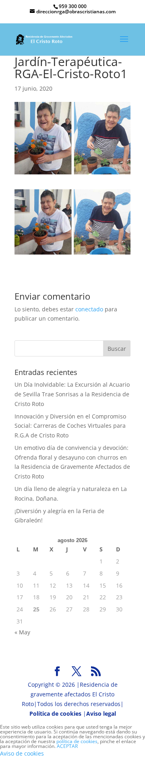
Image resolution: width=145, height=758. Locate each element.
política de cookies (76, 741)
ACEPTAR (67, 746)
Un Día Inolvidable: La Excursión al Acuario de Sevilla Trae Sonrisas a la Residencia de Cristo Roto (72, 394)
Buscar (117, 348)
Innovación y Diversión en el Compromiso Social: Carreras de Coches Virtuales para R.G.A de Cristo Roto (70, 425)
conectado (89, 309)
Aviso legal (101, 713)
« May (22, 632)
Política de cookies (55, 713)
